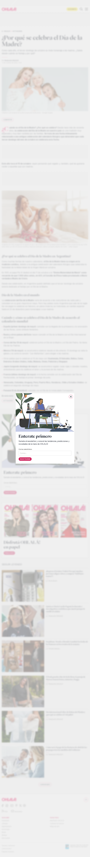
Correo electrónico (25, 449)
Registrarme (25, 459)
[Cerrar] (71, 397)
